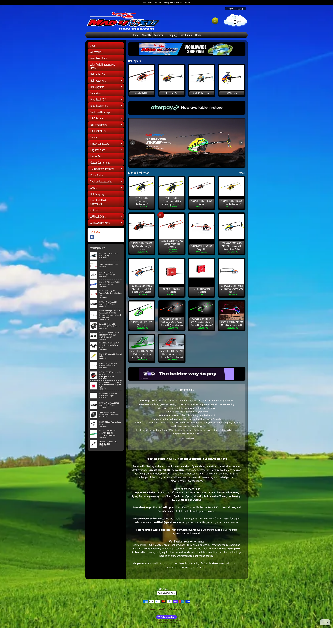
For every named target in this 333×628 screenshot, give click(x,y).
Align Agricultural (99, 58)
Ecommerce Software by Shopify (166, 623)
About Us (146, 35)
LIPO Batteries (107, 118)
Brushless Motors (107, 106)
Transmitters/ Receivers (107, 169)
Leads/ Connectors (107, 144)
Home (135, 35)
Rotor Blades (107, 175)
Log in (230, 9)
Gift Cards (95, 210)
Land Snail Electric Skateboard (107, 202)
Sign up (240, 9)
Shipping (172, 35)
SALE (92, 45)
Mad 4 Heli (165, 620)
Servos (107, 137)
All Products (96, 52)
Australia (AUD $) (165, 593)
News (198, 35)
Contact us (159, 35)
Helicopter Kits (107, 74)
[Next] (241, 142)
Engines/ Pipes (107, 150)
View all (242, 172)
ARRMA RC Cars (107, 217)
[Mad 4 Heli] (123, 21)
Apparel (107, 188)
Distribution (186, 35)
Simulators (95, 93)
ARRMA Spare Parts (107, 223)
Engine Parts (107, 156)
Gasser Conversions (100, 162)
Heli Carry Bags (107, 194)
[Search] (215, 20)
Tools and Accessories (107, 181)
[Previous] (132, 142)
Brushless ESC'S (107, 99)
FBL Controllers (107, 131)
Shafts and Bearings (107, 112)
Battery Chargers (107, 125)
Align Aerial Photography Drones (107, 66)
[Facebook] (92, 237)
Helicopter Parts (107, 81)
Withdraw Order (176, 609)
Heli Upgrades (107, 87)
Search (153, 609)
